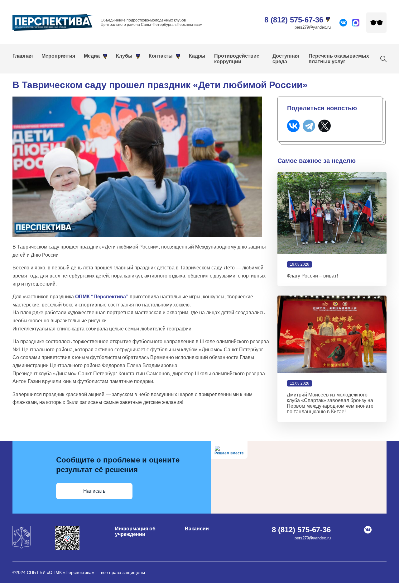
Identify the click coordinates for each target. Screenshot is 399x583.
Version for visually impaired (376, 22)
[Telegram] (309, 126)
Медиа (92, 56)
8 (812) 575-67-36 (293, 20)
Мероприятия (58, 56)
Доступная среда (285, 58)
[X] (324, 126)
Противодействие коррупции (236, 58)
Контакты (161, 56)
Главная (22, 56)
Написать (94, 491)
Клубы (124, 56)
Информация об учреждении (135, 531)
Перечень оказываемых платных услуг (339, 58)
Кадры (197, 56)
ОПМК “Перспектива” (101, 296)
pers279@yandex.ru (313, 27)
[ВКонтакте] (293, 126)
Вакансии (197, 528)
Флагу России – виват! (312, 275)
